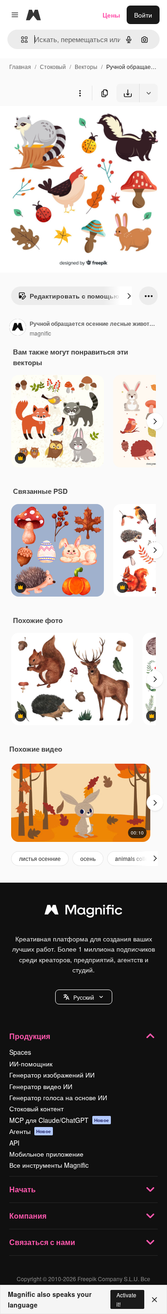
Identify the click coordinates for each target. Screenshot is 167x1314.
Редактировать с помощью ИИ (80, 295)
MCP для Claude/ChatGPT (59, 1120)
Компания (27, 1215)
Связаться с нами (42, 1242)
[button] (83, 997)
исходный (62, 124)
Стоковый (53, 66)
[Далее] (129, 295)
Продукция (29, 1036)
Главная (20, 66)
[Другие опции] (80, 93)
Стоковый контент (36, 1108)
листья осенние (40, 858)
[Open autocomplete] (20, 39)
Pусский (83, 997)
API (14, 1142)
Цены (111, 14)
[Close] (154, 1299)
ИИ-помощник (30, 1063)
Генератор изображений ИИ (52, 1074)
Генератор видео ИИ (40, 1086)
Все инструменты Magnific (49, 1165)
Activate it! (126, 1299)
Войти (143, 14)
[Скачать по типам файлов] (148, 93)
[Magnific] (83, 912)
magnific (40, 333)
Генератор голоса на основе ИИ (58, 1097)
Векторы (86, 66)
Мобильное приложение (46, 1153)
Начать (22, 1189)
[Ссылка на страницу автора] (17, 328)
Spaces (20, 1052)
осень (88, 858)
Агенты (30, 1131)
